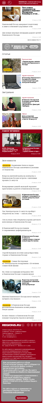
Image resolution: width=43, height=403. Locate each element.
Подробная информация (9, 360)
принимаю (21, 398)
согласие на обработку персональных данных (21, 373)
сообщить (34, 47)
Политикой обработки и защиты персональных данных (17, 378)
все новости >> (34, 40)
